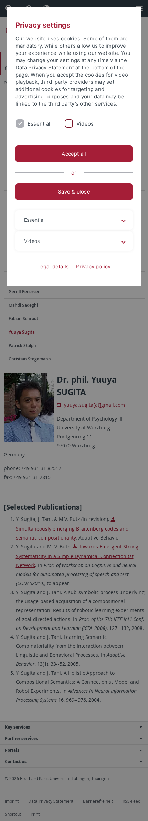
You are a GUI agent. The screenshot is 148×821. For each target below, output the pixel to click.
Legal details (53, 266)
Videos (85, 123)
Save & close (74, 191)
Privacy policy (93, 266)
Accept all (74, 153)
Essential (39, 123)
